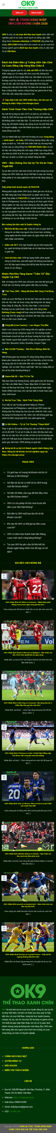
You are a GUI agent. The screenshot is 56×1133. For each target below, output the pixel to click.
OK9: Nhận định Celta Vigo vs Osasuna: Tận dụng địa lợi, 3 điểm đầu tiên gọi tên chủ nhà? (28, 704)
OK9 (4, 1009)
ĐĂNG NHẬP (36, 13)
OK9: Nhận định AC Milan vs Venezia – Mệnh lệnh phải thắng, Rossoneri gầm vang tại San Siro (28, 603)
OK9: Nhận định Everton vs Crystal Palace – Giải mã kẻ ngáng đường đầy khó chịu (28, 955)
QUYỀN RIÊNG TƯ (13, 1061)
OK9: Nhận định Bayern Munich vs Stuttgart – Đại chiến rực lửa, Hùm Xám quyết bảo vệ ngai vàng (28, 654)
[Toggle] (4, 473)
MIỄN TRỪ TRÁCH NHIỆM (17, 1070)
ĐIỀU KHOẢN (11, 1065)
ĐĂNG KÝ (19, 13)
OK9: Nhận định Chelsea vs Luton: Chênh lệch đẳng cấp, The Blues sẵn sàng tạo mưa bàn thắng (28, 754)
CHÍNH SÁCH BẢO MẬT (16, 1056)
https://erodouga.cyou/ (23, 1097)
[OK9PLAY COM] (28, 4)
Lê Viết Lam (15, 1111)
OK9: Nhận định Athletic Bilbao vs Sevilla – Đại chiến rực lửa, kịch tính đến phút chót (28, 855)
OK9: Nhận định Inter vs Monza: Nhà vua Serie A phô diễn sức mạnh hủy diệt (28, 804)
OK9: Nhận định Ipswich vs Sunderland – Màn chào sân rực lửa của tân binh (28, 905)
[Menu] (3, 4)
